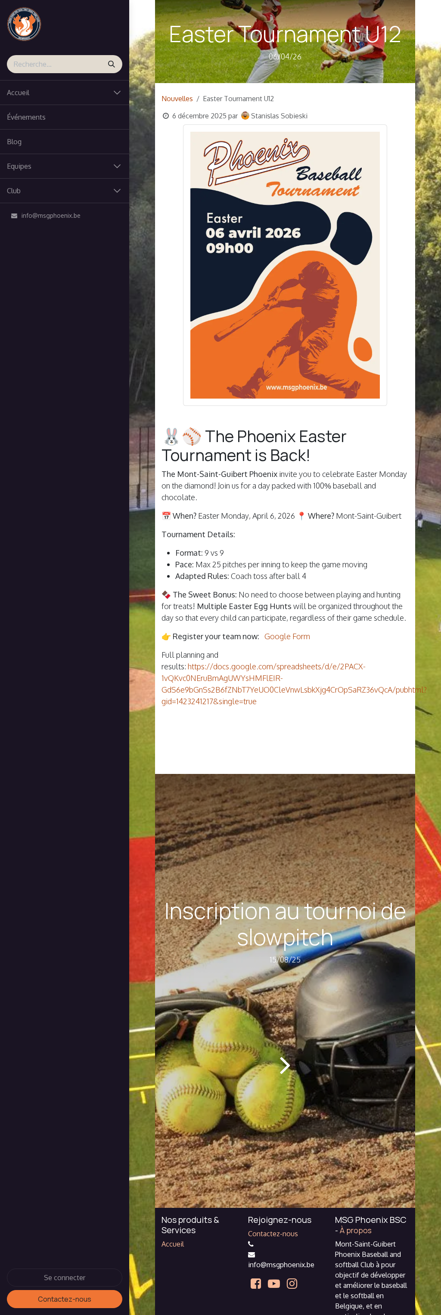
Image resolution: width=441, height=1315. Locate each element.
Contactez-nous (64, 1299)
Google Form (287, 636)
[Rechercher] (111, 64)
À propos (356, 1230)
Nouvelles (177, 98)
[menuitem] (64, 117)
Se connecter (64, 1277)
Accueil (172, 1244)
